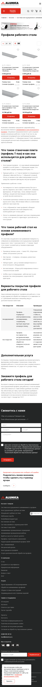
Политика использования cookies (12, 623)
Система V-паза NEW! (8, 527)
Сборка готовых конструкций (11, 590)
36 (10, 43)
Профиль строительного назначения (13, 539)
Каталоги (4, 604)
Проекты (4, 615)
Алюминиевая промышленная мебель (13, 533)
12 (3, 43)
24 (6, 43)
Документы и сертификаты (10, 564)
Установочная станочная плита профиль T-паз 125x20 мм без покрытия (30, 69)
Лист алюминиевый (7, 544)
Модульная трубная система (11, 513)
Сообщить (6, 486)
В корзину (11, 78)
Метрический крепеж (8, 547)
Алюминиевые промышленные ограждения (15, 530)
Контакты (4, 618)
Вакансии (4, 570)
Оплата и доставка (7, 607)
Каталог (11, 18)
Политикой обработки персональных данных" (21, 452)
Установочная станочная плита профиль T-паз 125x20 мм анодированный (10, 69)
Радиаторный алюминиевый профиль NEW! (15, 542)
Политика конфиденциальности (12, 621)
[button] (3, 26)
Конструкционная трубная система (13, 510)
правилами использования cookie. (13, 675)
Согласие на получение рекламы (12, 626)
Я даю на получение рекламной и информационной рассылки (19, 660)
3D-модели (5, 602)
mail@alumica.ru (6, 637)
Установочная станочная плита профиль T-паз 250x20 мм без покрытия (30, 107)
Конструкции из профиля (9, 550)
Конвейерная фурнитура (9, 519)
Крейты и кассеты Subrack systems (12, 536)
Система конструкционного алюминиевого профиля (18, 507)
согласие (15, 445)
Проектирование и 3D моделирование (14, 584)
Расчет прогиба (6, 610)
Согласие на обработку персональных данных (16, 629)
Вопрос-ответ (6, 573)
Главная (4, 18)
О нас (3, 562)
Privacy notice (37, 513)
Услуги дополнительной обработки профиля (16, 553)
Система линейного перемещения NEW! (14, 525)
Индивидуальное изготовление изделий (14, 593)
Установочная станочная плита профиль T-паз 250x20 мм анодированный (10, 108)
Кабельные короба (7, 516)
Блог (2, 576)
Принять (9, 681)
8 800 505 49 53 (6, 634)
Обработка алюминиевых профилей (13, 587)
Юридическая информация (10, 567)
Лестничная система (8, 522)
